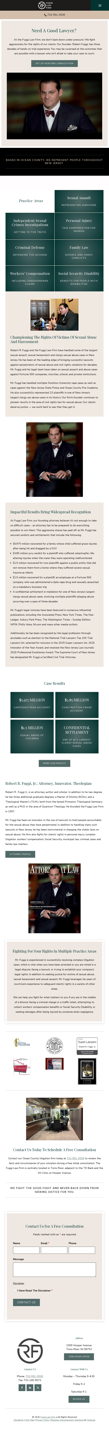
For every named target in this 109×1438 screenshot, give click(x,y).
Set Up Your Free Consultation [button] (54, 63)
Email (45, 1243)
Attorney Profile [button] (20, 854)
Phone (72, 1243)
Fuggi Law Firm (47, 1417)
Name (16, 1243)
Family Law (79, 247)
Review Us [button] (79, 1399)
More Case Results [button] (54, 763)
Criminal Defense (30, 247)
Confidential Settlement (77, 729)
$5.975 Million (32, 699)
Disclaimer (18, 1283)
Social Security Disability (79, 273)
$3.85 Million (77, 699)
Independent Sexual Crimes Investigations (30, 222)
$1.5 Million (32, 727)
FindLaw (91, 1420)
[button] (100, 5)
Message (18, 1259)
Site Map (29, 1420)
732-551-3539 (56, 14)
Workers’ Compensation (30, 273)
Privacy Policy (42, 1420)
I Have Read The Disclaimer (35, 1290)
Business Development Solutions (67, 1420)
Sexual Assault (79, 197)
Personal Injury (79, 220)
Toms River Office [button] (79, 1356)
